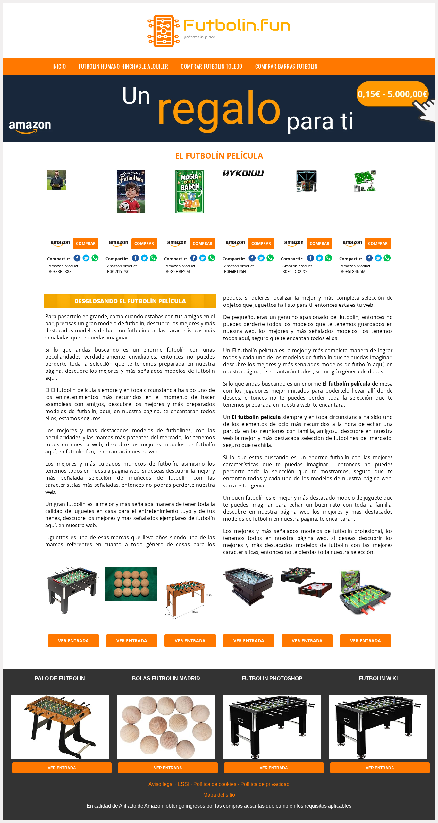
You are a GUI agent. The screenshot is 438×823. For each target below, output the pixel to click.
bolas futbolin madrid (166, 678)
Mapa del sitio (219, 795)
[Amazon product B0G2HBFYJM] (189, 202)
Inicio (59, 66)
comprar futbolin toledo (211, 66)
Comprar (86, 243)
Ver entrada (73, 641)
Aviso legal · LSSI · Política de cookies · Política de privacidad (219, 784)
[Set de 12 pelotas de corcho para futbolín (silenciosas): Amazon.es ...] (131, 599)
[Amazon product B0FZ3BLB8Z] (72, 202)
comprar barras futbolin (286, 66)
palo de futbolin (60, 678)
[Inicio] (219, 52)
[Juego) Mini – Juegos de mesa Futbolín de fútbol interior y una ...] (306, 599)
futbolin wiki (378, 678)
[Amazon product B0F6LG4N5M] (365, 202)
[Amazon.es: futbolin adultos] (72, 599)
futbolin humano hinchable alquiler (123, 66)
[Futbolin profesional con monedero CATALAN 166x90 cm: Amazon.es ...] (248, 599)
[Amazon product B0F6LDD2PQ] (306, 202)
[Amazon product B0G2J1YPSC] (131, 202)
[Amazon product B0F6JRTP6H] (248, 202)
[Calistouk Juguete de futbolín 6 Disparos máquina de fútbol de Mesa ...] (365, 599)
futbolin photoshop (272, 678)
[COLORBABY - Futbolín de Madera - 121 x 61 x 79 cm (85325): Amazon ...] (189, 599)
